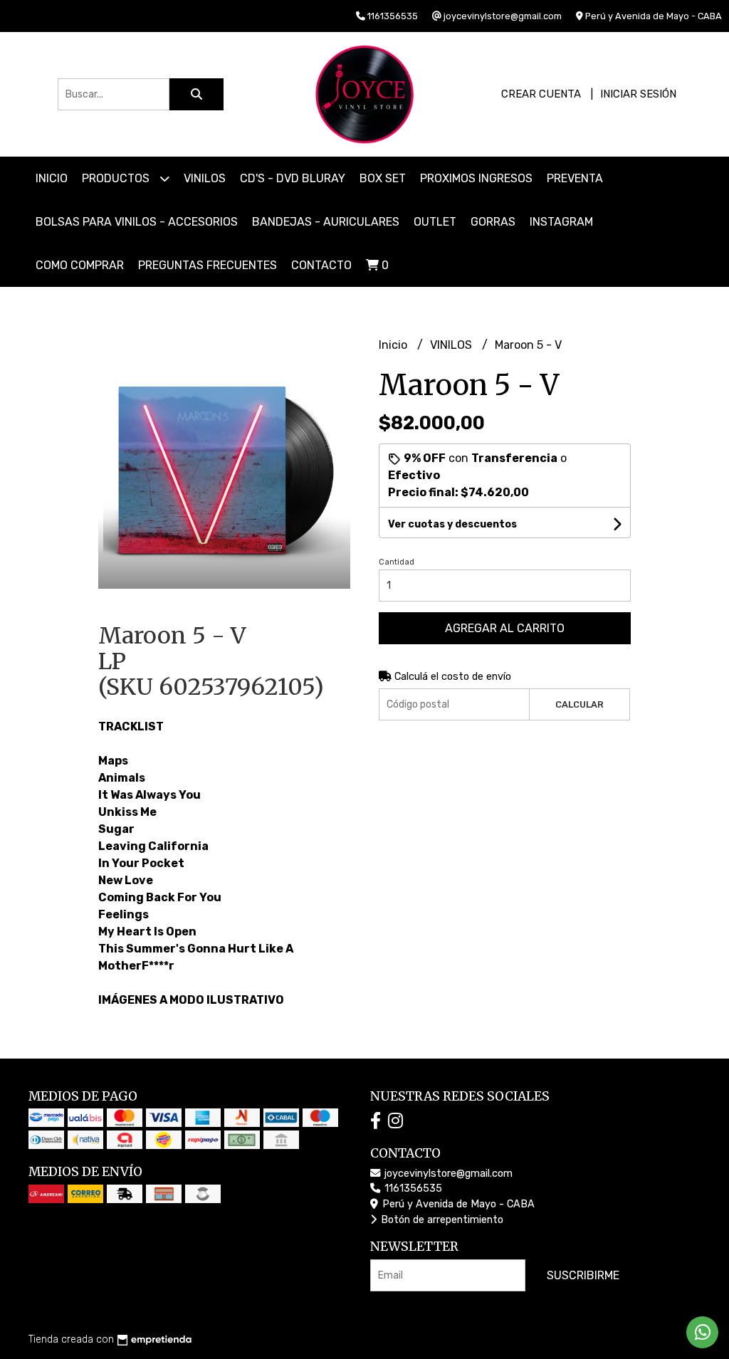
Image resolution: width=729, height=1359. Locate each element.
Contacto (321, 265)
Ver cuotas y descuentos (452, 524)
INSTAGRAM (561, 222)
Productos (117, 178)
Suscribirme (583, 1275)
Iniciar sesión (638, 94)
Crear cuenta (541, 94)
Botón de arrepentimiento (440, 1220)
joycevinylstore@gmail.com (447, 1174)
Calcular (579, 704)
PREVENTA (575, 178)
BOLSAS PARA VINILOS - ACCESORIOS (137, 222)
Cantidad (396, 562)
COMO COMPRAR (80, 265)
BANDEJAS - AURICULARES (325, 222)
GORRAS (493, 222)
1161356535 (412, 1188)
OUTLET (435, 222)
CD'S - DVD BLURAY (292, 178)
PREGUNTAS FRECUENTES (207, 265)
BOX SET (383, 178)
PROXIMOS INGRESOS (476, 178)
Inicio (52, 178)
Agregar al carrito (505, 628)
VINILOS (205, 178)
